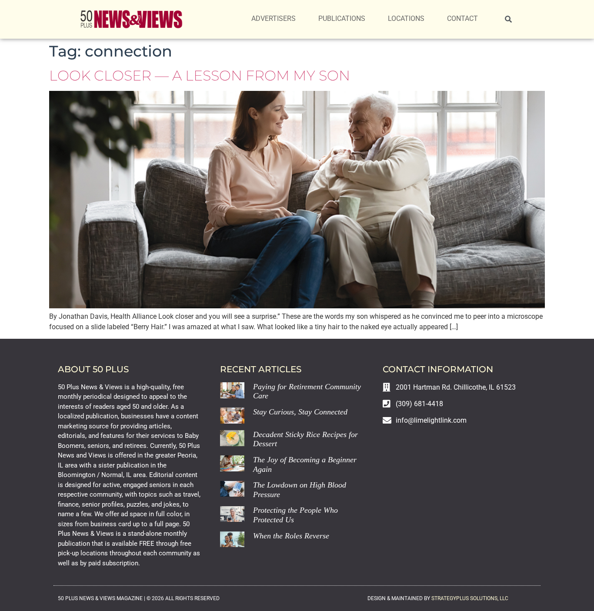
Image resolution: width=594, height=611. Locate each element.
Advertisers (273, 18)
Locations (406, 18)
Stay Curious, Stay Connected (300, 411)
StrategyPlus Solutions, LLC (469, 598)
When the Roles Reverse (291, 535)
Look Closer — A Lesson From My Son (199, 75)
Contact (462, 18)
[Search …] (508, 19)
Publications (341, 18)
